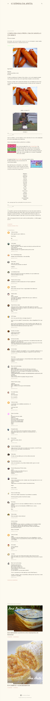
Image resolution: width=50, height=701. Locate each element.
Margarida (13, 429)
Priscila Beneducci (15, 461)
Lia (11, 553)
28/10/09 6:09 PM (14, 301)
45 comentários (16, 636)
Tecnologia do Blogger (26, 695)
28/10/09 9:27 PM (14, 398)
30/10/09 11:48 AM (14, 510)
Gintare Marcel (28, 697)
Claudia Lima (14, 330)
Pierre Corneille (14, 492)
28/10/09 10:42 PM (14, 425)
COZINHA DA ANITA (22, 3)
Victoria (12, 349)
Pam (12, 357)
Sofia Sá (13, 478)
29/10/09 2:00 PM (14, 434)
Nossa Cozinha (18, 159)
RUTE (12, 316)
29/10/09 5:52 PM (14, 457)
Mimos (17, 225)
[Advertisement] (28, 18)
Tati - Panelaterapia (15, 254)
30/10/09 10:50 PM (14, 541)
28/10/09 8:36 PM (14, 378)
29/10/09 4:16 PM (14, 450)
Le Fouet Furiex (33, 146)
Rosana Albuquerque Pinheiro (17, 468)
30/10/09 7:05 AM (14, 489)
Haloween (13, 225)
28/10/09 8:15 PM (14, 362)
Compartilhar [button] (9, 224)
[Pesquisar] (42, 3)
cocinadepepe (14, 271)
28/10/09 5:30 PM (14, 276)
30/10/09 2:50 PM (14, 517)
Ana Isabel (13, 391)
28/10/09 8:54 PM (14, 388)
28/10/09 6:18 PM (14, 312)
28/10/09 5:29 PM (14, 268)
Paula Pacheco (14, 305)
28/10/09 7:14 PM (14, 345)
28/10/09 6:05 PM (14, 290)
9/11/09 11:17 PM (13, 577)
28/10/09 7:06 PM (14, 335)
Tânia (12, 261)
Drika (12, 454)
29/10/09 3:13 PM (14, 442)
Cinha (12, 243)
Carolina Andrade (14, 446)
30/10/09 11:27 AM (14, 498)
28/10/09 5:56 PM (14, 283)
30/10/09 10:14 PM (14, 531)
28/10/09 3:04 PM (14, 251)
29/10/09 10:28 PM (14, 474)
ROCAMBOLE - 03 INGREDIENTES (18, 685)
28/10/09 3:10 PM (14, 258)
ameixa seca (13, 338)
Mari (12, 501)
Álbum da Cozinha (15, 366)
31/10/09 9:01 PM (14, 550)
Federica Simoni (14, 279)
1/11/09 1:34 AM (13, 559)
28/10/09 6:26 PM (14, 327)
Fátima (12, 514)
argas (12, 286)
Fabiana (12, 293)
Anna (12, 544)
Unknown (13, 232)
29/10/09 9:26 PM (14, 464)
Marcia (12, 438)
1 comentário (15, 687)
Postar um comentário (12, 580)
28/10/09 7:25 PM (14, 353)
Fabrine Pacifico (14, 381)
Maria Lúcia (13, 413)
